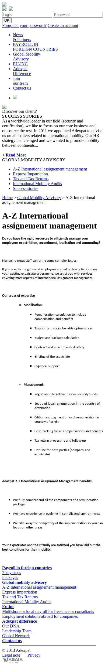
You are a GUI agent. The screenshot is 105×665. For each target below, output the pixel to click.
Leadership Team (17, 631)
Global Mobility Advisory (39, 197)
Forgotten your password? (24, 25)
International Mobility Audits (37, 183)
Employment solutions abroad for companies (40, 616)
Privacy (33, 655)
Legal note (11, 655)
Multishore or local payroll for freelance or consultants (48, 611)
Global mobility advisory (24, 582)
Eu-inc (8, 606)
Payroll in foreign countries (27, 567)
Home (7, 197)
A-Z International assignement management (50, 169)
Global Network (16, 635)
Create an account (63, 25)
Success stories (25, 188)
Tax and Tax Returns (30, 178)
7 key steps (11, 572)
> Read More (14, 155)
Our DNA (11, 626)
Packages (10, 577)
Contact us (12, 640)
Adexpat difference (19, 621)
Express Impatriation (30, 174)
